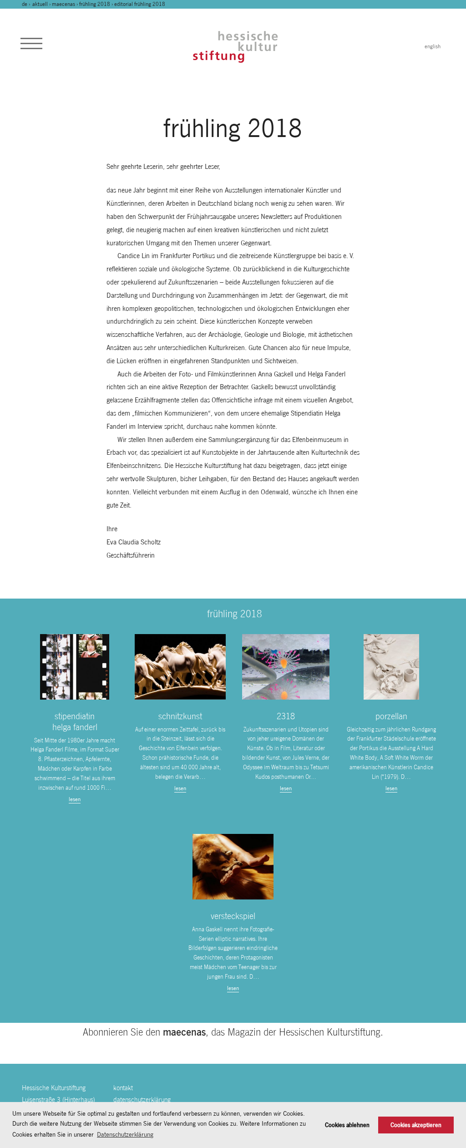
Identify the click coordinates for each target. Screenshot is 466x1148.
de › (26, 4)
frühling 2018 (94, 4)
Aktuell (40, 4)
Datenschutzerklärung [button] (125, 1134)
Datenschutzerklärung (142, 1099)
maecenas (63, 4)
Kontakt (123, 1088)
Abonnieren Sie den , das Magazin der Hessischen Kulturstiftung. (233, 1032)
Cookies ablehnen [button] (347, 1125)
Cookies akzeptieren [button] (415, 1125)
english (433, 46)
